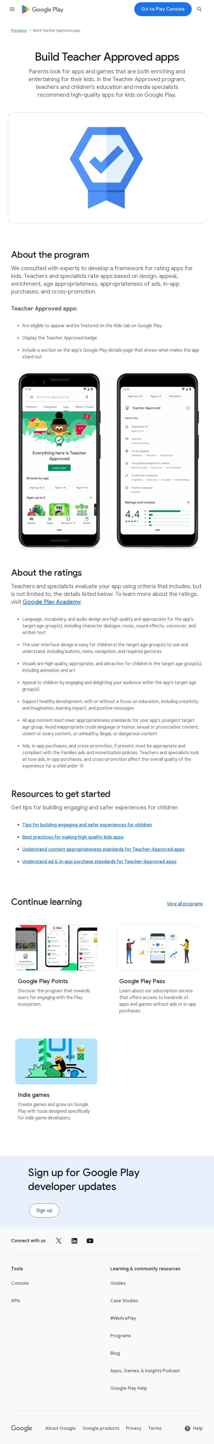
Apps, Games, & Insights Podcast (145, 1371)
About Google (60, 1428)
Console (20, 1283)
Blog (115, 1353)
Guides (118, 1283)
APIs (15, 1301)
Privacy (134, 1428)
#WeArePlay (123, 1318)
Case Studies (124, 1301)
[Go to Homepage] (42, 9)
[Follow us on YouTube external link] (90, 1240)
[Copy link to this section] (96, 254)
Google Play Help (128, 1388)
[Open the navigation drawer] (12, 9)
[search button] (199, 10)
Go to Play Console (163, 9)
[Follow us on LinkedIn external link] (74, 1240)
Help (198, 1428)
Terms (155, 1428)
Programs (19, 30)
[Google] (21, 1428)
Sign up (44, 1210)
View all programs (185, 904)
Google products (100, 1428)
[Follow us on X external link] (58, 1240)
